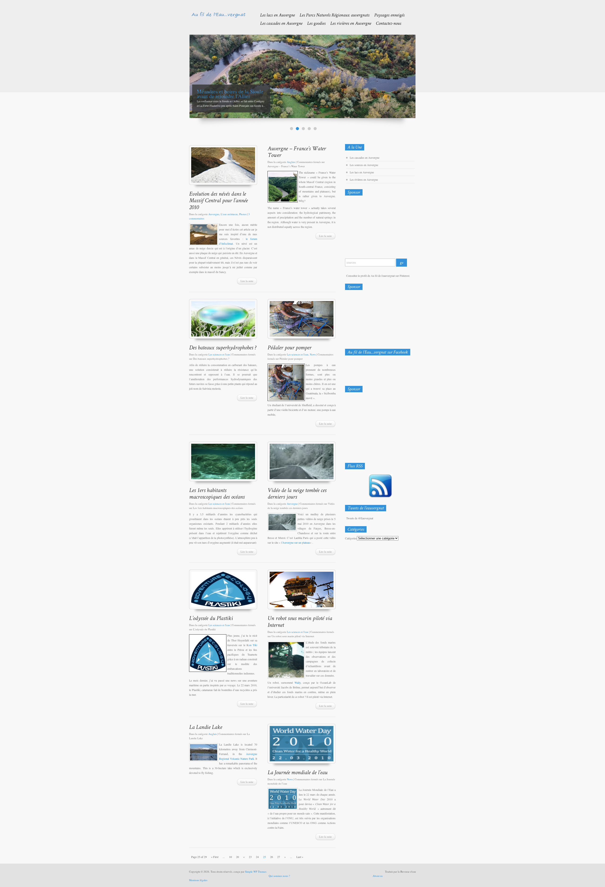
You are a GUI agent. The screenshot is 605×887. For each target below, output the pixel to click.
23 (250, 857)
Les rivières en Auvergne (364, 179)
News (313, 354)
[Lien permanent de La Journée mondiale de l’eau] (298, 772)
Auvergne (213, 214)
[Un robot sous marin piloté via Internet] (302, 592)
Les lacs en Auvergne (362, 172)
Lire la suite (247, 281)
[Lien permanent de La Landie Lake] (205, 726)
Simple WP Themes (255, 871)
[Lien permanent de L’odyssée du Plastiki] (211, 618)
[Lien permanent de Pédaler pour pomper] (289, 347)
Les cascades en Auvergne (364, 157)
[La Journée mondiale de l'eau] (302, 746)
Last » (299, 857)
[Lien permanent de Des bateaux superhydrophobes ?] (222, 347)
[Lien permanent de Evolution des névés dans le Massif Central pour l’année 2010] (219, 200)
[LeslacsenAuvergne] (275, 15)
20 (237, 857)
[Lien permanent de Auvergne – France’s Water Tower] (297, 151)
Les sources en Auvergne (364, 165)
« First (214, 857)
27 (278, 857)
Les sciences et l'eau (219, 354)
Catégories (351, 538)
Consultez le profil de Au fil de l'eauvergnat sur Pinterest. (378, 275)
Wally (297, 682)
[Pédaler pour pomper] (302, 321)
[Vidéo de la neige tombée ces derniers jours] (302, 464)
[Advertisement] (369, 228)
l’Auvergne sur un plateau (295, 542)
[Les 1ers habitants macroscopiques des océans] (223, 464)
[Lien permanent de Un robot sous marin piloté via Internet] (300, 621)
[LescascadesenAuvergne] (278, 23)
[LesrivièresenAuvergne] (348, 23)
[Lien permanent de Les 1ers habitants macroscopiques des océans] (217, 493)
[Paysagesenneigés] (386, 15)
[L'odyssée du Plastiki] (223, 592)
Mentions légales (198, 880)
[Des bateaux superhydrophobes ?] (223, 321)
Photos (242, 214)
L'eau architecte (229, 214)
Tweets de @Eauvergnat (359, 518)
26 (271, 857)
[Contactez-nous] (386, 23)
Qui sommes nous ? (279, 876)
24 (257, 857)
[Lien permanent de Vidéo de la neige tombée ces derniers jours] (298, 493)
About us (378, 876)
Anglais (291, 162)
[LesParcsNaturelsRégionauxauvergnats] (332, 15)
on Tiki (253, 645)
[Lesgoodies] (313, 23)
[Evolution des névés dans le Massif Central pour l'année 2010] (223, 167)
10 (230, 857)
